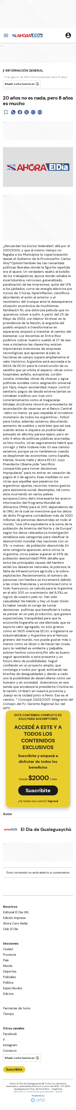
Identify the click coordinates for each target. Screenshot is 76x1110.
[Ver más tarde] (6, 112)
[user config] (68, 35)
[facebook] (20, 112)
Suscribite (38, 790)
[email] (33, 112)
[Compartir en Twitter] (26, 112)
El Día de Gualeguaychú (46, 829)
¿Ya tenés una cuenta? (38, 801)
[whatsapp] (13, 112)
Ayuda (59, 1091)
